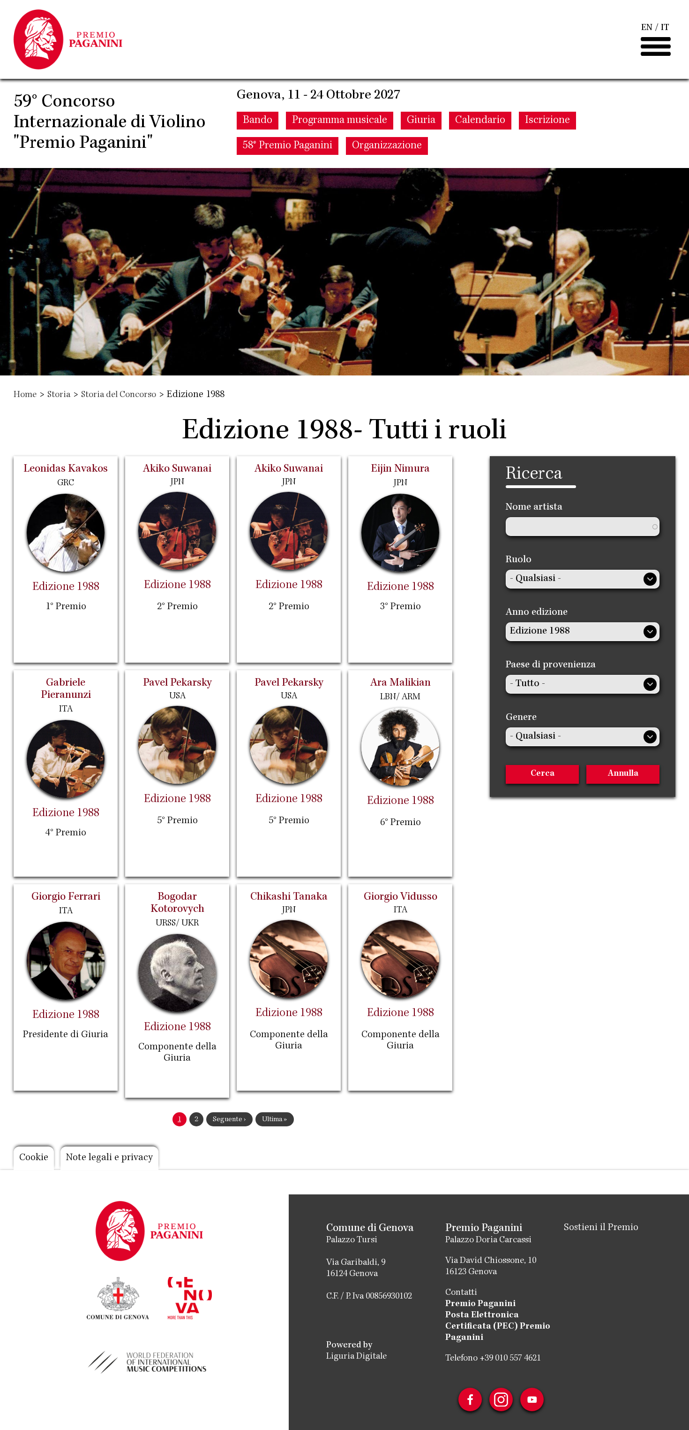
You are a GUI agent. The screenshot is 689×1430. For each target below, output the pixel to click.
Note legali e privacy (109, 1158)
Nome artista (534, 508)
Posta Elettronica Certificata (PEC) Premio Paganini (497, 1327)
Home (25, 395)
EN (646, 28)
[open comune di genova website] (118, 1297)
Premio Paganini (480, 1304)
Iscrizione (547, 120)
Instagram (501, 1399)
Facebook (470, 1399)
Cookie (33, 1158)
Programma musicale (339, 120)
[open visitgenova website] (190, 1297)
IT (665, 28)
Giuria (421, 120)
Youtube (532, 1399)
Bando (257, 120)
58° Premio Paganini (287, 146)
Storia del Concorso (118, 395)
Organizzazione (387, 146)
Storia (58, 395)
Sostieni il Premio (601, 1228)
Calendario (480, 120)
